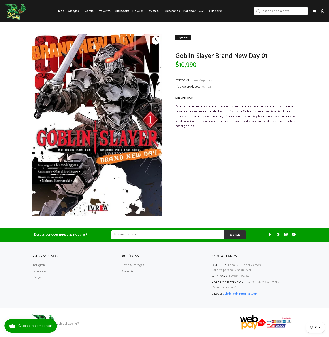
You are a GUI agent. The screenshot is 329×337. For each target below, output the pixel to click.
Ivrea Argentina (202, 80)
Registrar (235, 235)
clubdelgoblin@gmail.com (240, 293)
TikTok (36, 277)
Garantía (127, 271)
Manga (206, 86)
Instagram (39, 265)
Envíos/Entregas (133, 265)
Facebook (39, 271)
